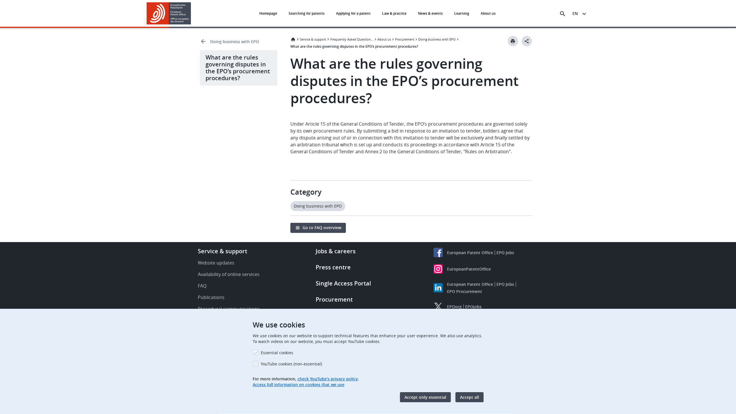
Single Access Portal (343, 283)
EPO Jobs (505, 252)
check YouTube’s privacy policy (328, 379)
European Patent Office (470, 252)
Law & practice (394, 13)
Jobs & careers (336, 251)
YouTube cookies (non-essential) (291, 364)
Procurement (404, 39)
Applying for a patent (353, 13)
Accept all (469, 397)
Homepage (268, 13)
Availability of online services (229, 274)
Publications (211, 297)
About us (488, 13)
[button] (192, 14)
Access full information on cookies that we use (298, 384)
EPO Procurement (464, 291)
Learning (461, 13)
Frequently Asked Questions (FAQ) (351, 39)
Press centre (333, 267)
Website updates (216, 263)
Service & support (313, 39)
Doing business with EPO (234, 41)
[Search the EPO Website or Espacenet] (562, 14)
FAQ (202, 286)
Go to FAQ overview (321, 227)
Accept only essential (425, 397)
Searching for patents (307, 13)
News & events (430, 13)
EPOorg (454, 306)
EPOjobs (473, 306)
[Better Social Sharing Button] (527, 41)
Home (293, 39)
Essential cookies (277, 352)
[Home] (169, 13)
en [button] (575, 13)
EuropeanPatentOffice (469, 269)
